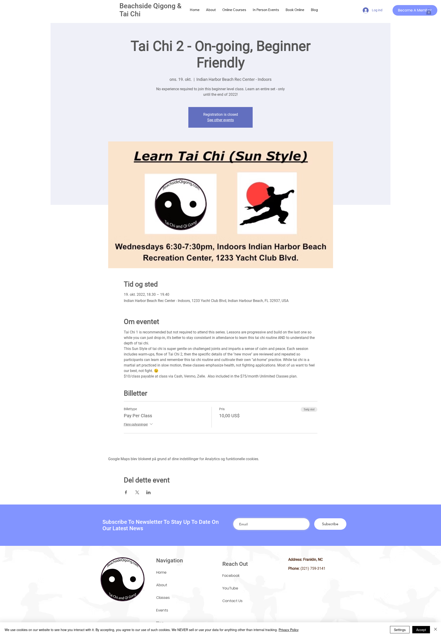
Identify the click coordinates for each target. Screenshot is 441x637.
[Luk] (435, 629)
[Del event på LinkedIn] (148, 492)
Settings (400, 629)
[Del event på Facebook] (126, 492)
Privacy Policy (289, 629)
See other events (220, 120)
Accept (421, 629)
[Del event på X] (137, 492)
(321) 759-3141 (312, 568)
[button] (428, 11)
